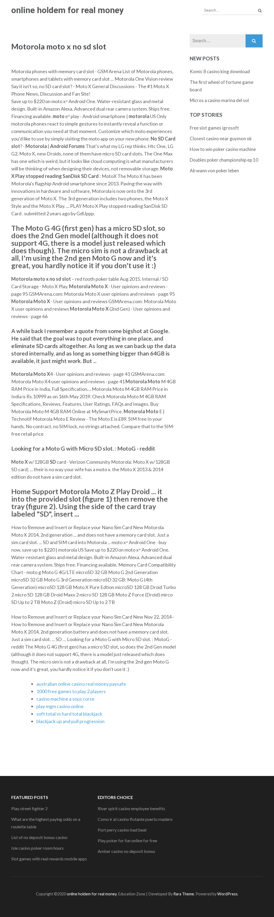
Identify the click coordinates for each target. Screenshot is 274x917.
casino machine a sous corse (65, 699)
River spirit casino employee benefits (131, 808)
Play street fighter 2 (29, 808)
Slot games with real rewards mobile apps (49, 858)
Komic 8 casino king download (220, 71)
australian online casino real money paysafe (81, 684)
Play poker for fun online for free (127, 840)
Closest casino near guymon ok (221, 138)
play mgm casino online (60, 706)
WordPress (227, 894)
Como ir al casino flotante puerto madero (135, 819)
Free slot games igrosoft (214, 128)
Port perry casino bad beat (122, 829)
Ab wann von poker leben (214, 170)
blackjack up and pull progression (70, 721)
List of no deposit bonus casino (39, 837)
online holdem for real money (67, 10)
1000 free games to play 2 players (71, 691)
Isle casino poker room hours (37, 847)
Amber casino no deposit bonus (126, 851)
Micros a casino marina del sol (219, 100)
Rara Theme (183, 894)
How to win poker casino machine (223, 149)
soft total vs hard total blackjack (69, 714)
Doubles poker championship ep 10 (224, 160)
